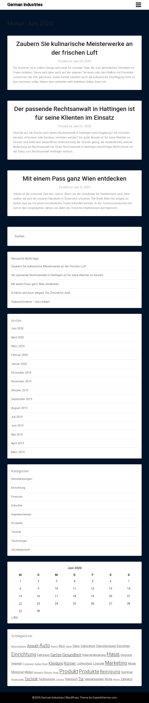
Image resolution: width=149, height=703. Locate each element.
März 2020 (18, 346)
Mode (132, 663)
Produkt (68, 671)
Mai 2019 (17, 434)
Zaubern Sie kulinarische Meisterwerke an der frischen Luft (48, 266)
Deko (76, 646)
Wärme (116, 679)
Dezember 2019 (21, 372)
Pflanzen (48, 672)
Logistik (98, 663)
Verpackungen (94, 679)
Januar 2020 (19, 364)
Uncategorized (20, 549)
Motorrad (17, 672)
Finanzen (17, 496)
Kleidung (56, 663)
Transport (71, 679)
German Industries (25, 4)
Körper (70, 663)
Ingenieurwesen (21, 514)
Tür (81, 679)
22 (20, 603)
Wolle (108, 679)
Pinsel (56, 672)
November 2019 (21, 381)
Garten (56, 654)
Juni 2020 (17, 328)
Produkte (17, 523)
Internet (16, 663)
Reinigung (110, 671)
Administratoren (18, 646)
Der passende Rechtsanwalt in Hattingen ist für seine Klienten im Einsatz (57, 275)
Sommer (127, 672)
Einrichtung (18, 487)
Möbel (28, 672)
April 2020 (17, 337)
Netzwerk (38, 672)
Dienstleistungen (21, 479)
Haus (113, 654)
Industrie (16, 505)
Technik (16, 532)
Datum (69, 646)
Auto (44, 645)
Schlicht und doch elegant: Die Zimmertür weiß (40, 293)
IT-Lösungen (28, 664)
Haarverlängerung (94, 655)
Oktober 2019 (19, 390)
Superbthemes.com (105, 697)
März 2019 (18, 452)
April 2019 (17, 443)
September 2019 (21, 399)
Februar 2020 (19, 355)
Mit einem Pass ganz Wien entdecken (74, 178)
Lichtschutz (84, 663)
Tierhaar (60, 679)
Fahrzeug (43, 655)
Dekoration (88, 646)
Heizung (126, 655)
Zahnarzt (126, 679)
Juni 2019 (17, 425)
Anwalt (33, 645)
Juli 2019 (17, 417)
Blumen (54, 646)
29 (20, 611)
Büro (62, 646)
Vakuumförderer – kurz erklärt (30, 302)
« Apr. (14, 617)
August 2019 (19, 408)
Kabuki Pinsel (41, 664)
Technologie (19, 541)
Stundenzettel (17, 679)
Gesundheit (71, 654)
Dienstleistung (106, 646)
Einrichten (123, 646)
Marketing (116, 663)
